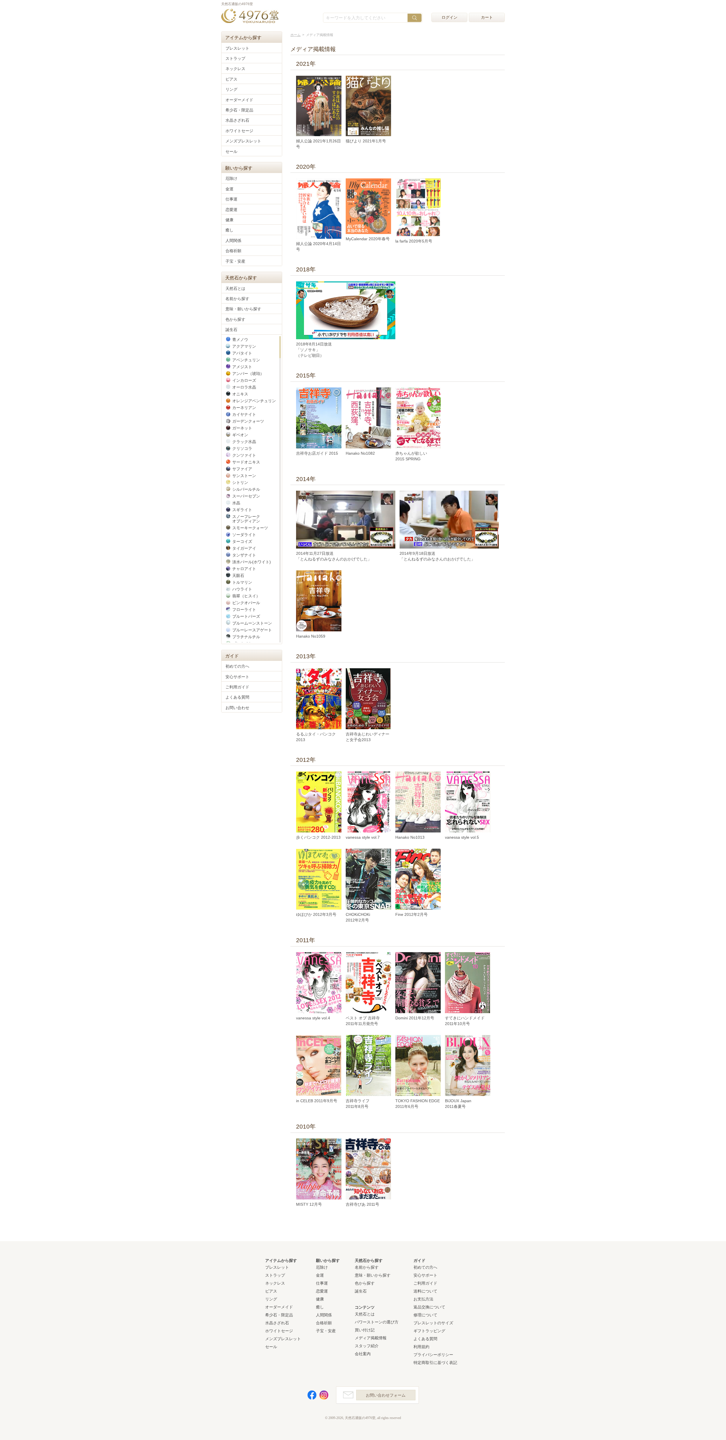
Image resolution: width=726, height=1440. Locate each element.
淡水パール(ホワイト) (251, 562)
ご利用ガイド (237, 687)
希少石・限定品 (239, 110)
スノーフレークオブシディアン (246, 518)
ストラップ (235, 58)
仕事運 (231, 199)
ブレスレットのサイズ (433, 1323)
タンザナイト (244, 555)
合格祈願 (233, 250)
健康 (229, 220)
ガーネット (242, 428)
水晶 (236, 503)
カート (487, 17)
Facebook (311, 1395)
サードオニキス (246, 462)
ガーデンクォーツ (248, 421)
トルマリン (242, 582)
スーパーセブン (246, 496)
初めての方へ (237, 666)
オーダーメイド (239, 100)
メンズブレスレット (243, 141)
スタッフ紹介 (367, 1346)
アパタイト (242, 353)
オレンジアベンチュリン (254, 401)
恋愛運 (231, 209)
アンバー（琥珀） (248, 373)
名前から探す (237, 298)
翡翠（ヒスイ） (246, 596)
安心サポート (237, 676)
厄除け (231, 178)
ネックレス (235, 68)
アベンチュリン (246, 360)
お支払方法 (423, 1299)
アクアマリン (244, 346)
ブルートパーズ (246, 616)
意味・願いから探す (243, 309)
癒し (229, 230)
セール (231, 151)
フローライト (244, 609)
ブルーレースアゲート (252, 630)
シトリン (240, 482)
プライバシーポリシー (433, 1354)
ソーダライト (244, 534)
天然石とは (235, 288)
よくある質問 (237, 697)
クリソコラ (242, 448)
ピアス (231, 79)
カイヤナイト (244, 414)
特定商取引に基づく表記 (435, 1362)
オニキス (240, 394)
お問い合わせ (237, 707)
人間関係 (233, 240)
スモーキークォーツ (250, 528)
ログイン (449, 17)
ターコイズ (242, 541)
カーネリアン (244, 407)
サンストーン (244, 475)
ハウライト (242, 589)
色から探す (235, 319)
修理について (425, 1315)
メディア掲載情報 (371, 1338)
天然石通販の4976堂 (249, 16)
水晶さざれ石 (237, 120)
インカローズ (244, 380)
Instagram (323, 1395)
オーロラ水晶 (244, 387)
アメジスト (242, 366)
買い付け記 (365, 1330)
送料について (425, 1291)
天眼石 (238, 575)
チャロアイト (244, 568)
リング (231, 89)
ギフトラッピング (429, 1331)
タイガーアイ (244, 548)
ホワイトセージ (239, 130)
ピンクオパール (246, 602)
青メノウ (240, 339)
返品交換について (429, 1307)
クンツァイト (244, 455)
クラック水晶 (244, 441)
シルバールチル (246, 489)
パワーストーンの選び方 (376, 1322)
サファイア (242, 469)
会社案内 (363, 1354)
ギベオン (240, 435)
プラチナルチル (246, 636)
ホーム (295, 35)
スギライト (242, 509)
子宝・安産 (235, 261)
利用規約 (421, 1346)
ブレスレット (237, 48)
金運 (229, 189)
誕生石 (231, 329)
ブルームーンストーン (252, 623)
